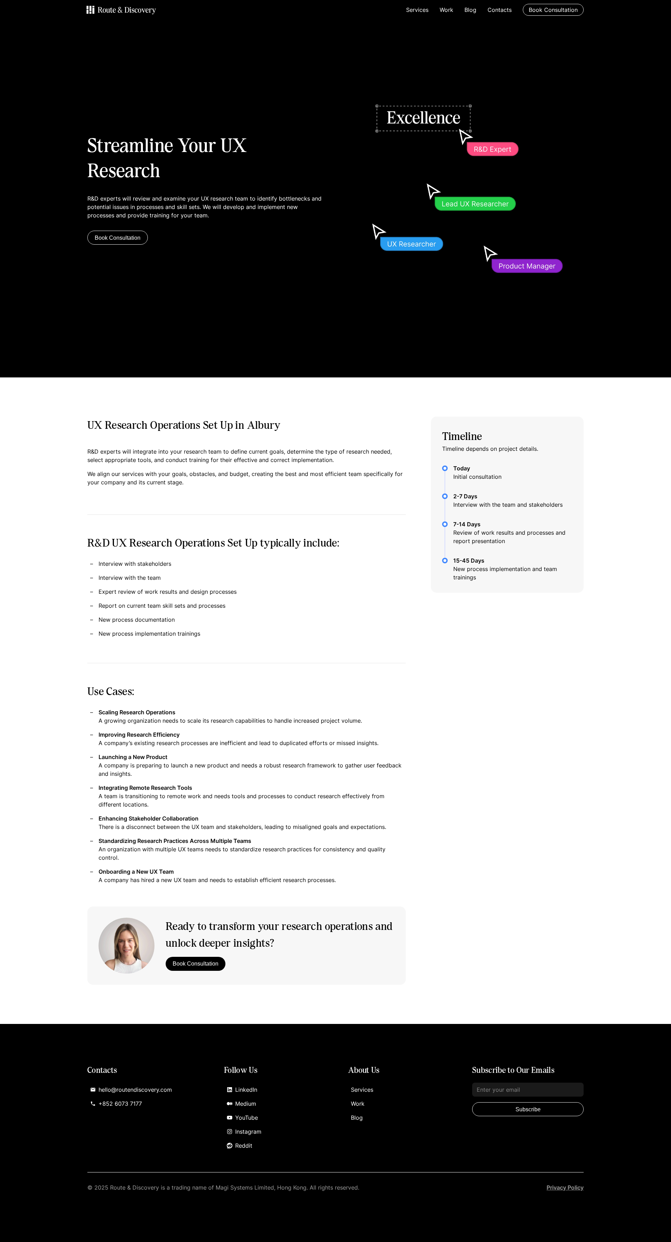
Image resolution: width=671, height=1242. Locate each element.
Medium (245, 1103)
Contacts (500, 9)
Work (446, 9)
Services (417, 9)
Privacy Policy (565, 1187)
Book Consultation (117, 238)
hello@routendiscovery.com (135, 1089)
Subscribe (528, 1109)
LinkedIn (246, 1089)
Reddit (243, 1145)
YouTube (246, 1117)
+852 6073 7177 (120, 1103)
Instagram (248, 1131)
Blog (470, 9)
